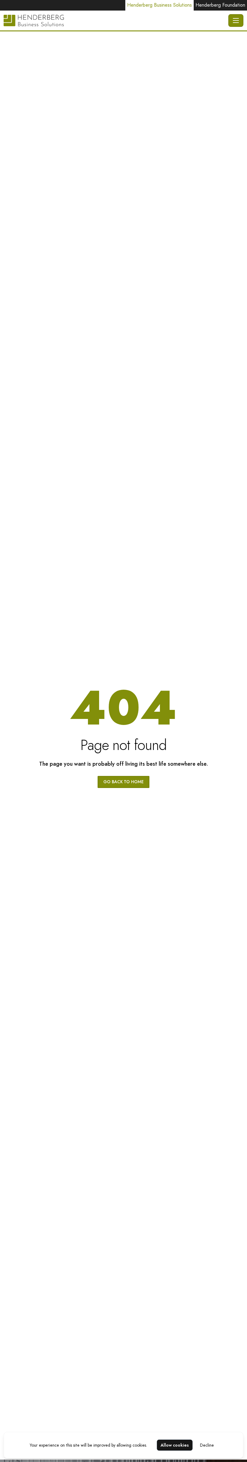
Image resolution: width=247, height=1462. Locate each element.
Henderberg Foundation (220, 5)
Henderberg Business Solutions (159, 5)
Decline (207, 1445)
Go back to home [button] (123, 782)
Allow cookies (175, 1445)
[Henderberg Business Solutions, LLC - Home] (115, 21)
